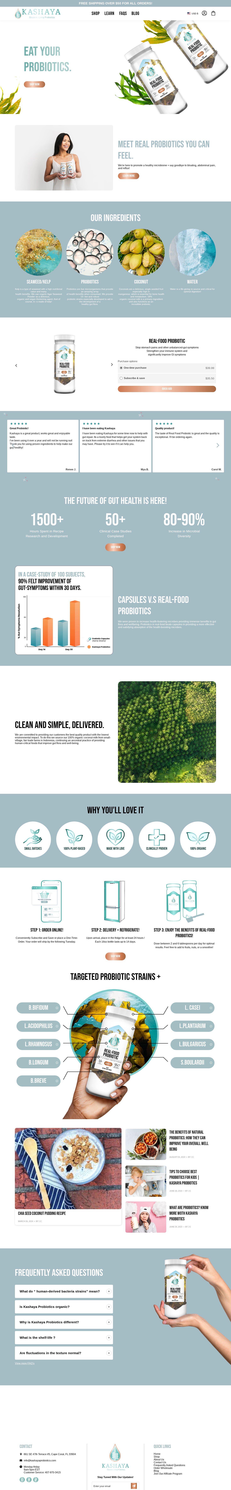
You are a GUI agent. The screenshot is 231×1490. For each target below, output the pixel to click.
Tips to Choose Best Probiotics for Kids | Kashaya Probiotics (184, 1177)
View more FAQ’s (24, 1363)
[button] (95, 13)
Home (157, 1454)
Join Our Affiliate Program (168, 1473)
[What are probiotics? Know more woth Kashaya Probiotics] (145, 1217)
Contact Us (160, 1462)
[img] (43, 423)
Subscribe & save (135, 378)
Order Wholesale (163, 1468)
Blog (156, 1471)
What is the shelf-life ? (37, 1337)
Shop (157, 1456)
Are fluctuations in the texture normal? (50, 1353)
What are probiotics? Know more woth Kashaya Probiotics (189, 1213)
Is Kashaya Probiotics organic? (45, 1307)
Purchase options (127, 361)
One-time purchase (135, 367)
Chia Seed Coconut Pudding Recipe (42, 1213)
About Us (159, 1459)
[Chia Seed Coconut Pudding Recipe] (68, 1168)
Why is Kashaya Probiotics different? (49, 1322)
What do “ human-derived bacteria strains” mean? (60, 1291)
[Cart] (213, 13)
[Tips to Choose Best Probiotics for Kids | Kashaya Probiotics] (145, 1181)
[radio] (121, 368)
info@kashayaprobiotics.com (40, 1460)
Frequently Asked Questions (169, 1465)
